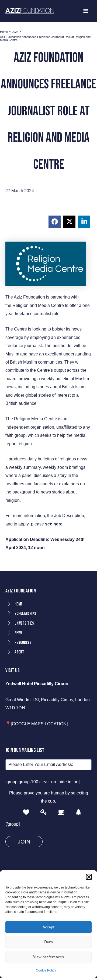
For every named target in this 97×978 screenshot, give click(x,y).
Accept (48, 926)
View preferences (48, 956)
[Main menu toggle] (85, 11)
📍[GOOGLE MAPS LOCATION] (36, 723)
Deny (48, 941)
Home (4, 31)
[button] (89, 877)
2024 (15, 31)
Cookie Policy (46, 970)
